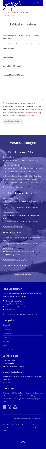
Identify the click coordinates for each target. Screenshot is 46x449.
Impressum (17, 419)
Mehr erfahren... (7, 382)
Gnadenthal (6, 325)
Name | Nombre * (9, 49)
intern (26, 12)
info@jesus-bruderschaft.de (13, 301)
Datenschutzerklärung (33, 113)
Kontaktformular (10, 310)
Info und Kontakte (8, 350)
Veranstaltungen (8, 333)
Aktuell (5, 346)
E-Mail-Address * (8, 57)
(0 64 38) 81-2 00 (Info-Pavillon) (14, 304)
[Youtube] (14, 407)
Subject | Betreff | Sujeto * (12, 66)
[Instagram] (8, 407)
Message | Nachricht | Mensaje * (14, 75)
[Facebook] (4, 407)
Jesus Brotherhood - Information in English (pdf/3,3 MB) (20, 314)
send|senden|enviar (13, 121)
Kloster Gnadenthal (11, 12)
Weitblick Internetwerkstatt (26, 428)
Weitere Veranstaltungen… (13, 187)
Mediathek (6, 341)
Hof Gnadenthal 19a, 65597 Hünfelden (15, 307)
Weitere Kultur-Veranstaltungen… (15, 259)
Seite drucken (39, 419)
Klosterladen (6, 337)
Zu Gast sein (6, 329)
